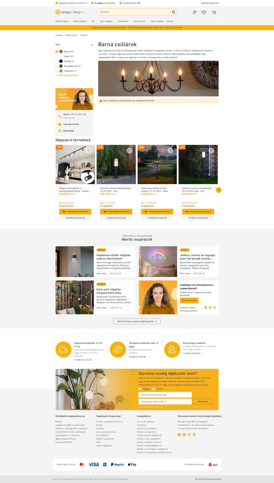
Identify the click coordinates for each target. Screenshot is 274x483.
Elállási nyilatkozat (105, 439)
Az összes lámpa (145, 422)
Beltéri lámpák (62, 21)
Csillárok (83, 35)
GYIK (98, 442)
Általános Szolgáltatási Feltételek (72, 429)
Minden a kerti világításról (149, 435)
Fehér (68, 56)
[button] (137, 27)
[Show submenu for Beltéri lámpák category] (69, 21)
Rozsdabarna (72, 66)
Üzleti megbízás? (104, 446)
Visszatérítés (102, 435)
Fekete (69, 61)
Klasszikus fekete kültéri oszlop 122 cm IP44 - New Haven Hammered (154, 190)
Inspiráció (141, 425)
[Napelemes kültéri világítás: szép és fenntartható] (75, 261)
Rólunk (59, 422)
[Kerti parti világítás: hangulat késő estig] (75, 297)
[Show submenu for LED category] (96, 21)
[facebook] (206, 309)
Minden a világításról (146, 432)
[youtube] (194, 434)
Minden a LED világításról (149, 439)
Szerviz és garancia (105, 432)
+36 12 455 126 (78, 114)
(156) (114, 194)
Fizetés (99, 425)
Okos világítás (106, 21)
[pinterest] (214, 309)
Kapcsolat (68, 131)
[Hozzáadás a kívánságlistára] (88, 150)
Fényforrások (139, 21)
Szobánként (123, 21)
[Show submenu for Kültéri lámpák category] (87, 21)
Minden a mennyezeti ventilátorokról (154, 452)
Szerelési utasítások (146, 429)
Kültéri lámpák (79, 21)
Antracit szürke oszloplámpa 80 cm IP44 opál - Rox (196, 189)
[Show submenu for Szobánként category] (129, 21)
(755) (73, 194)
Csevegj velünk (71, 124)
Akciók (170, 21)
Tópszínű (70, 71)
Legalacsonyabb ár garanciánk (70, 425)
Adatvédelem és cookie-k (68, 435)
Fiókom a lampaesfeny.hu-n (109, 422)
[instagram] (210, 309)
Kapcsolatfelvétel (64, 442)
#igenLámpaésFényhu (66, 439)
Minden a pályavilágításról (149, 446)
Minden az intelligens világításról (152, 449)
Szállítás (100, 429)
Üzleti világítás (157, 21)
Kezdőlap (59, 35)
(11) (154, 194)
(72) (195, 194)
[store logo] (70, 12)
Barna (68, 52)
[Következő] (218, 190)
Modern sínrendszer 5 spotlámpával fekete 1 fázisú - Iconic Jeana (74, 190)
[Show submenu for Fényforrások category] (146, 21)
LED (92, 21)
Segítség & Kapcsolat (210, 3)
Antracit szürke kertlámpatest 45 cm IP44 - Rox (115, 189)
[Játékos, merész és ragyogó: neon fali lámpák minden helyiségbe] (158, 261)
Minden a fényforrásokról (149, 442)
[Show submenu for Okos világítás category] (113, 21)
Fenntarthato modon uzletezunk (71, 432)
